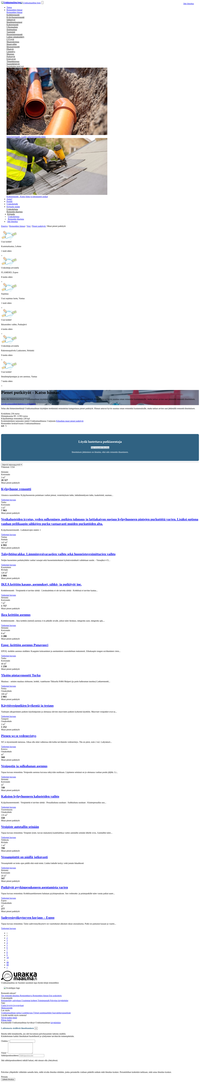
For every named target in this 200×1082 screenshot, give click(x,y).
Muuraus (10, 54)
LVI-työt (10, 39)
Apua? (9, 199)
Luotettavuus (27, 1013)
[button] (11, 214)
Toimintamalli (44, 1000)
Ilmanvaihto (12, 44)
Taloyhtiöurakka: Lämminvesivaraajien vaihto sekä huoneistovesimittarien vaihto (58, 554)
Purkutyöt (11, 56)
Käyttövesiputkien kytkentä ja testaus (27, 705)
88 (8, 962)
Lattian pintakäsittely (15, 37)
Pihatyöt (10, 49)
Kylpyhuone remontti (16, 489)
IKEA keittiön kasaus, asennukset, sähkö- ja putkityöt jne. (41, 584)
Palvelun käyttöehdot (59, 1000)
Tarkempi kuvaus (8, 500)
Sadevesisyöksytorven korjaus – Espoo (27, 917)
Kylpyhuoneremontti (15, 17)
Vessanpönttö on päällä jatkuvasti (24, 857)
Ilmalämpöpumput (14, 22)
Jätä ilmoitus (188, 3)
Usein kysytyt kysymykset (12, 1005)
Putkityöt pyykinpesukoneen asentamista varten (34, 887)
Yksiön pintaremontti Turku (21, 675)
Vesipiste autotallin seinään (20, 827)
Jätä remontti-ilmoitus (100, 447)
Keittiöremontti (13, 15)
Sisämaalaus (12, 29)
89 (8, 965)
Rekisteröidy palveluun (11, 1000)
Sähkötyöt (11, 20)
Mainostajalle (7, 1008)
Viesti (3, 1053)
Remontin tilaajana (15, 212)
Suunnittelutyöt (13, 64)
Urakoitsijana (12, 209)
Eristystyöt (11, 59)
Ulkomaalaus (12, 27)
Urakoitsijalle (12, 204)
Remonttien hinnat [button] (14, 10)
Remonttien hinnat (14, 12)
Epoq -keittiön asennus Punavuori (24, 645)
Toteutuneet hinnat (44, 404)
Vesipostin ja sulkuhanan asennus (24, 766)
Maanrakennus (13, 42)
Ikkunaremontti (13, 47)
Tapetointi (11, 32)
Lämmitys (11, 51)
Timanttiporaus (13, 61)
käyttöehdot (56, 1022)
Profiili (9, 201)
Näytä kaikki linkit (9, 1018)
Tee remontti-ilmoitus (10, 995)
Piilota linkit (6, 1020)
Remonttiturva (26, 995)
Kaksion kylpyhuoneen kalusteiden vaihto (30, 796)
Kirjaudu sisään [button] (13, 206)
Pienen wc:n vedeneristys (18, 736)
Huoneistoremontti (14, 34)
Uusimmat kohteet (29, 1000)
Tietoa (9, 7)
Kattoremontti (12, 24)
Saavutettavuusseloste (61, 1013)
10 (8, 957)
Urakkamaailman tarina (11, 1013)
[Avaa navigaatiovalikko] (42, 2)
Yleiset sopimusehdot (42, 1013)
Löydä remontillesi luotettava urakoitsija (18, 404)
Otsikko (4, 1041)
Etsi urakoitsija (55, 995)
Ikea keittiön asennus (15, 614)
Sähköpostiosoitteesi (10, 1055)
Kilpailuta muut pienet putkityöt (69, 421)
